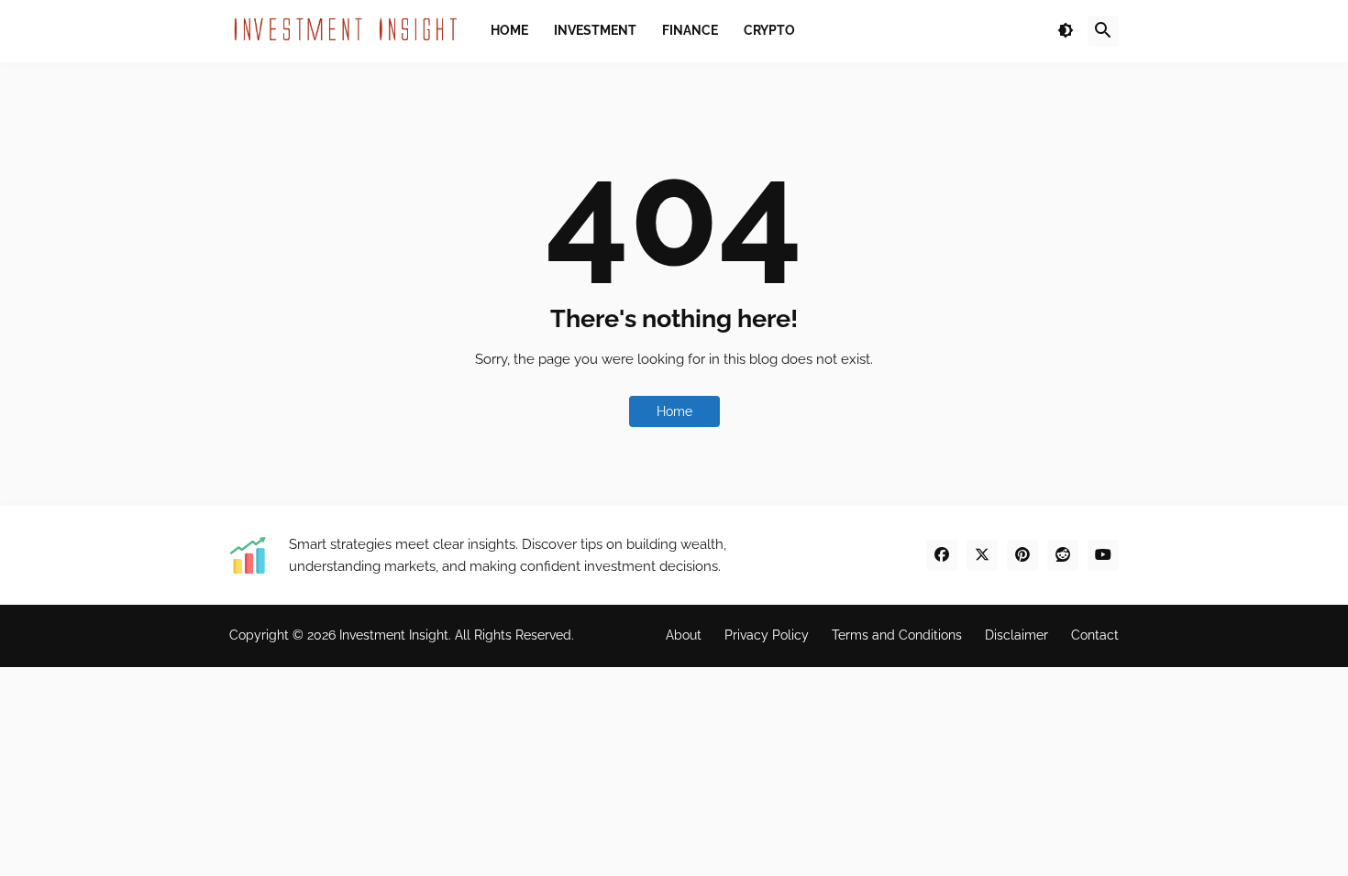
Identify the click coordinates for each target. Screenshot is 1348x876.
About (684, 635)
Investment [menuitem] (595, 30)
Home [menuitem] (509, 30)
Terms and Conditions (897, 635)
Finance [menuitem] (690, 30)
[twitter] (982, 555)
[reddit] (1062, 555)
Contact (1095, 635)
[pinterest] (1022, 555)
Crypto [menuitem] (769, 30)
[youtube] (1103, 555)
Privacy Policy (766, 635)
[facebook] (941, 555)
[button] (1066, 31)
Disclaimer (1016, 635)
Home (674, 411)
